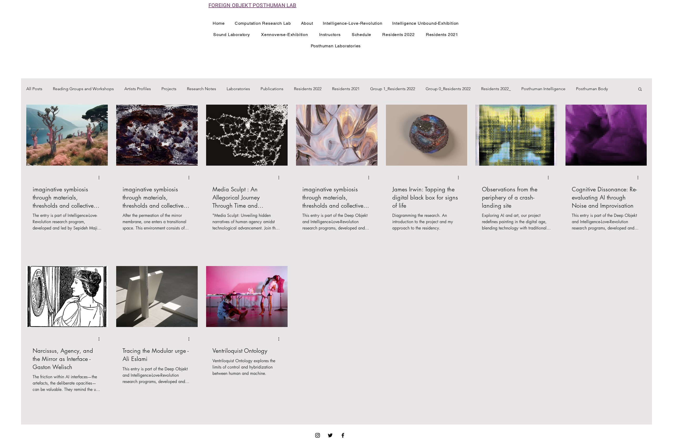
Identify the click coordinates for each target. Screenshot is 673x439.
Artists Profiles (137, 88)
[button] (640, 89)
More (581, 88)
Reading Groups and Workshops (83, 88)
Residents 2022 (308, 88)
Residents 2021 (346, 88)
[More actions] (101, 177)
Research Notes (201, 88)
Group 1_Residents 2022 (392, 88)
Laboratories (238, 88)
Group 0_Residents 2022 (448, 88)
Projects (168, 88)
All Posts (34, 88)
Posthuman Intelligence (543, 88)
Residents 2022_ (496, 88)
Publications (272, 88)
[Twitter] (330, 435)
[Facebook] (343, 435)
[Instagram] (317, 435)
